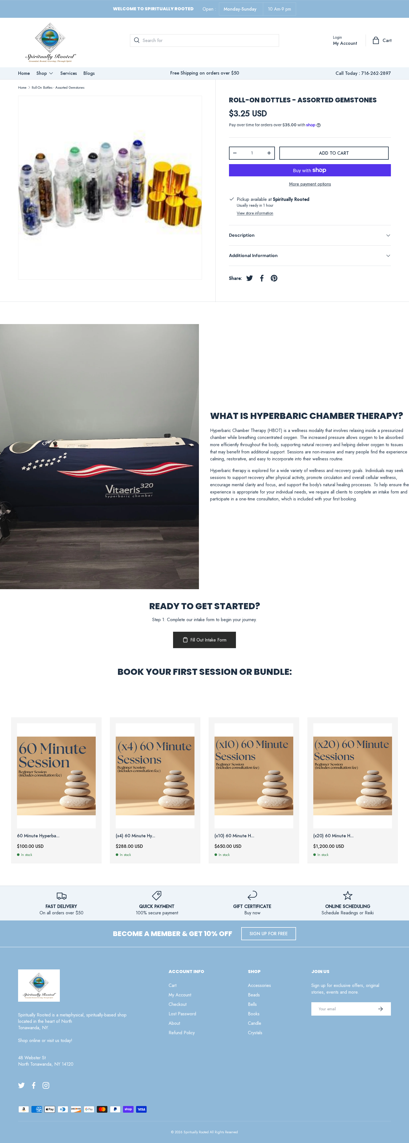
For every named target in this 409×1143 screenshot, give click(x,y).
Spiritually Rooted (196, 1132)
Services (68, 73)
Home (24, 73)
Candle (254, 1023)
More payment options (310, 184)
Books (254, 1014)
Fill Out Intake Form (208, 640)
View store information (255, 213)
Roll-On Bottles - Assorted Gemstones (58, 87)
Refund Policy (182, 1033)
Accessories (259, 985)
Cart (172, 985)
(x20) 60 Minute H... (333, 836)
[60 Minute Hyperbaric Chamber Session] (56, 775)
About (174, 1023)
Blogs (89, 73)
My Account (180, 995)
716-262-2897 (376, 73)
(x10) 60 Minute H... (234, 836)
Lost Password (182, 1014)
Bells (252, 1004)
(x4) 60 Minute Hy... (135, 836)
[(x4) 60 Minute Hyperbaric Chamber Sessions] (155, 775)
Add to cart (334, 153)
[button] (382, 40)
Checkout (177, 1004)
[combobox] (204, 40)
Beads (254, 995)
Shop (41, 73)
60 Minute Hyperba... (38, 836)
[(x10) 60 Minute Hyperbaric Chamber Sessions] (254, 775)
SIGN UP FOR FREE (269, 933)
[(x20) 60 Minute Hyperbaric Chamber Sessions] (352, 775)
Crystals (255, 1033)
